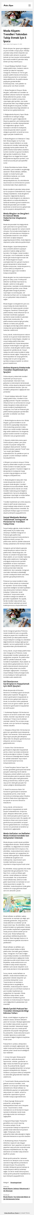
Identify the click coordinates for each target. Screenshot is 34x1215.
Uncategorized (15, 1183)
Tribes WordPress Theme (11, 1213)
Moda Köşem (8, 5)
